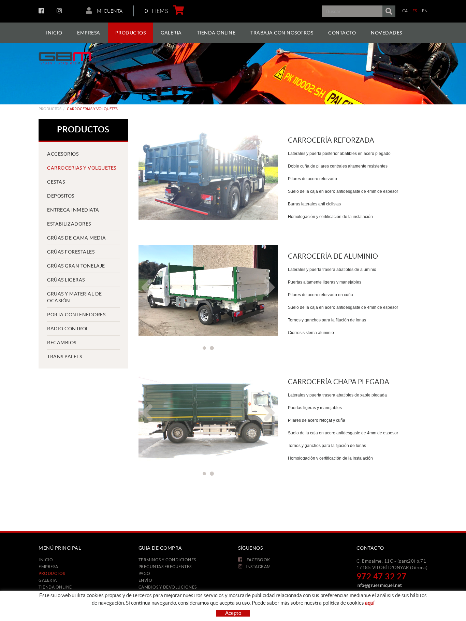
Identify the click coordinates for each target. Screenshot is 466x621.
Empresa (48, 566)
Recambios (61, 342)
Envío (145, 580)
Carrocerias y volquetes (81, 168)
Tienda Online (55, 587)
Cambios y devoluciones (168, 587)
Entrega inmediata (73, 210)
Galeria (48, 580)
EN (425, 11)
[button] (143, 287)
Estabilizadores (69, 224)
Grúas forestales (70, 252)
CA (405, 11)
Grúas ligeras (66, 280)
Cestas (56, 182)
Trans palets (64, 356)
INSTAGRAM (60, 11)
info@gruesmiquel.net (379, 585)
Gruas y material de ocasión (74, 297)
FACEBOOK (42, 11)
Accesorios (62, 154)
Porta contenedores (76, 314)
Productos (50, 109)
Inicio (46, 560)
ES (414, 11)
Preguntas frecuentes (165, 566)
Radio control (68, 328)
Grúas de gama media (76, 238)
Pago (144, 573)
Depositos (60, 196)
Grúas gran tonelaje (76, 266)
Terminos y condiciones (167, 560)
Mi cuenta (109, 11)
